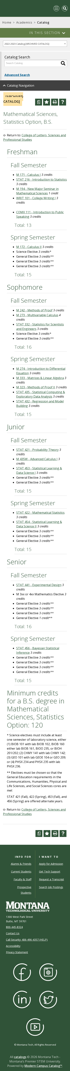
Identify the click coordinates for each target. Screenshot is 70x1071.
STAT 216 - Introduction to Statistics (41, 179)
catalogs (20, 1057)
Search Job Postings (51, 887)
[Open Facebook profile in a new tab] (22, 972)
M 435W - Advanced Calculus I (36, 459)
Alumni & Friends (21, 864)
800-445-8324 (14, 927)
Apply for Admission (51, 864)
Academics (24, 22)
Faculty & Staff (22, 879)
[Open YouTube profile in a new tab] (35, 1027)
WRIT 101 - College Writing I (36, 198)
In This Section (44, 32)
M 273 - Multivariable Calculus (37, 315)
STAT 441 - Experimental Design (38, 585)
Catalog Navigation (20, 85)
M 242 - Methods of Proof (34, 310)
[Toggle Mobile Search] (65, 8)
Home (6, 22)
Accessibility (13, 946)
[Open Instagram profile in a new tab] (48, 972)
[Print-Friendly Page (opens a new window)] (54, 102)
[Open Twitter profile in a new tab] (48, 999)
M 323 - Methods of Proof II (35, 387)
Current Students (21, 871)
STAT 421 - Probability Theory (37, 450)
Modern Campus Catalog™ (43, 1066)
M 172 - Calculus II (29, 247)
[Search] (63, 63)
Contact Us (12, 933)
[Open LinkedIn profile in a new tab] (22, 999)
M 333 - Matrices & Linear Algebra (40, 378)
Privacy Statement (17, 952)
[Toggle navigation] (56, 8)
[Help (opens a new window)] (62, 102)
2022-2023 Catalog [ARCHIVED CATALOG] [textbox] (26, 43)
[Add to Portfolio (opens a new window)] (46, 102)
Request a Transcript (51, 879)
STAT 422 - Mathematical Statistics (40, 513)
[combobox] (35, 44)
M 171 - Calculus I (28, 175)
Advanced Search (17, 75)
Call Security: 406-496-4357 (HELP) (27, 939)
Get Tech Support (49, 871)
